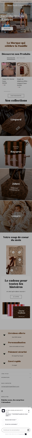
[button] (16, 219)
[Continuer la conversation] (28, 430)
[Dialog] (26, 434)
